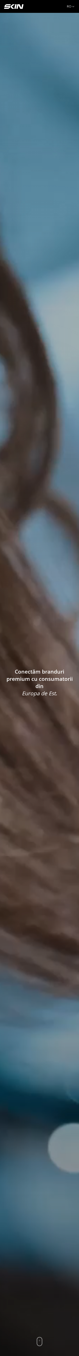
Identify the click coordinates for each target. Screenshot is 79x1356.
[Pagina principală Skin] (13, 6)
